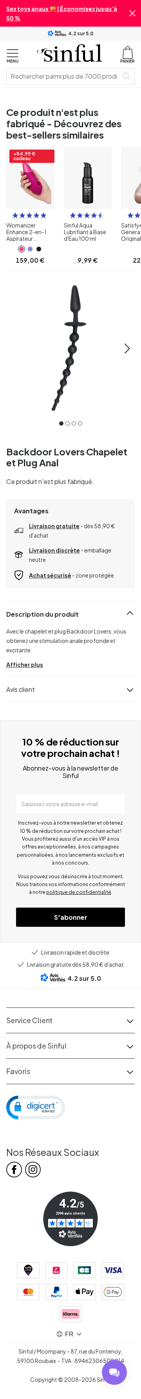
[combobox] (64, 76)
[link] (21, 249)
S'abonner (70, 917)
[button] (132, 13)
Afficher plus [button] (24, 664)
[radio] (15, 215)
